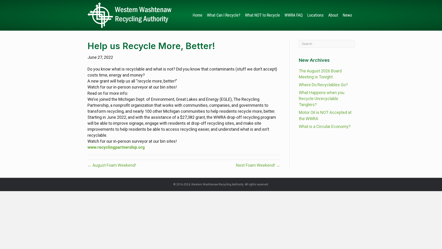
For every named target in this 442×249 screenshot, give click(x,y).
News (347, 15)
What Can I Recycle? (223, 15)
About (333, 15)
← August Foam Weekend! (111, 165)
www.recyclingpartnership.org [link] (116, 147)
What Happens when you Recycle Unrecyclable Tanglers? (321, 98)
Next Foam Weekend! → (258, 165)
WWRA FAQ (294, 15)
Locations (315, 15)
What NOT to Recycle (262, 15)
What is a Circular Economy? (325, 126)
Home (197, 15)
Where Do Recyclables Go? (323, 84)
